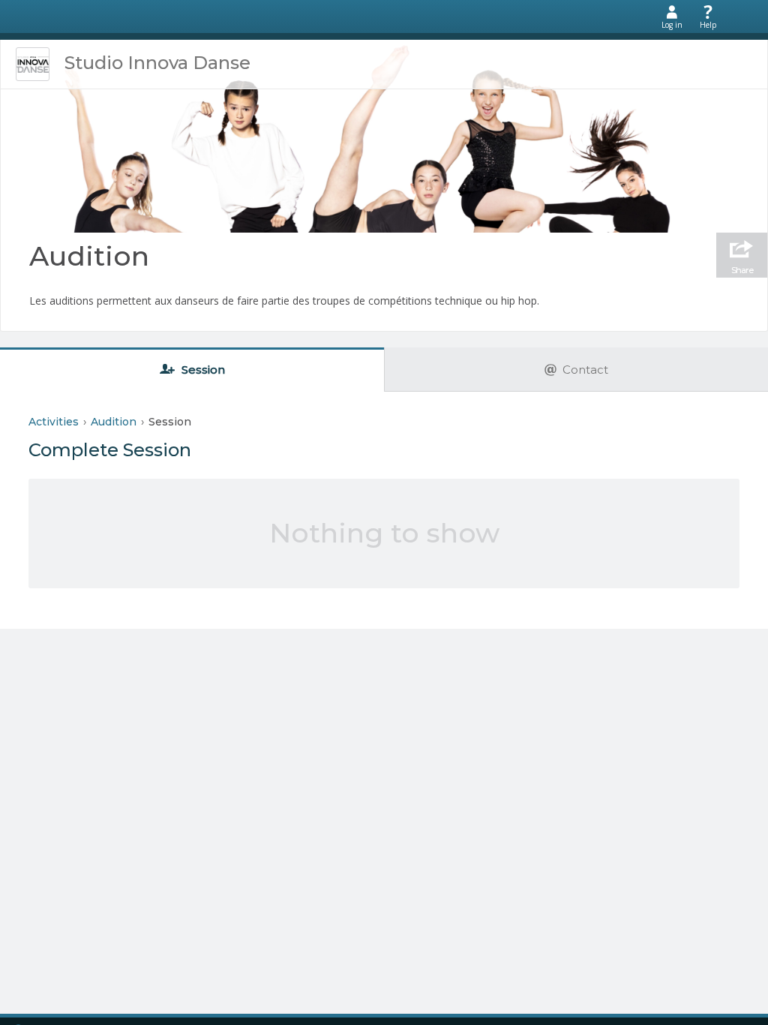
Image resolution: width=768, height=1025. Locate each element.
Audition (89, 255)
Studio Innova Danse (157, 63)
